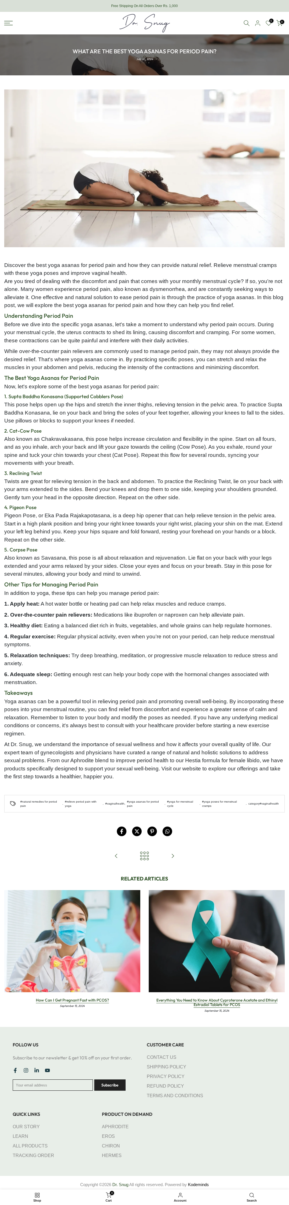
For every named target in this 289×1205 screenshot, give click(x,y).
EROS (108, 1136)
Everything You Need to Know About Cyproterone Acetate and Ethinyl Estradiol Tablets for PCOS (216, 1002)
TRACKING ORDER (33, 1155)
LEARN (20, 1136)
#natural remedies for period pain (38, 803)
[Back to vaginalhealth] (144, 856)
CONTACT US (161, 1057)
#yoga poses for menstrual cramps (219, 803)
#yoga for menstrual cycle (180, 803)
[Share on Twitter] (137, 831)
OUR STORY (26, 1126)
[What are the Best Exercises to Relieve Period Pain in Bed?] (116, 856)
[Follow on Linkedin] (36, 1070)
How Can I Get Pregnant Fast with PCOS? (72, 1000)
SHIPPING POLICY (166, 1066)
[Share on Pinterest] (152, 831)
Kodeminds (198, 1184)
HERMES (112, 1155)
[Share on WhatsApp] (167, 831)
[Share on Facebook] (121, 831)
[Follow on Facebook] (15, 1070)
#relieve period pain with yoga (81, 803)
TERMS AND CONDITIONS (175, 1095)
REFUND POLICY (165, 1086)
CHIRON (111, 1145)
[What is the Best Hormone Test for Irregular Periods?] (173, 856)
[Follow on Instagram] (26, 1070)
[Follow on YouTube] (47, 1070)
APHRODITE (115, 1126)
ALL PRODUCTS (30, 1145)
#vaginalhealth (114, 803)
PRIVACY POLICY (166, 1076)
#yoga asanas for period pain (143, 803)
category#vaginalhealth (263, 803)
